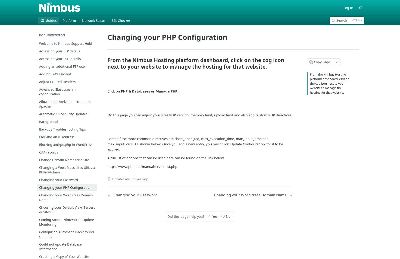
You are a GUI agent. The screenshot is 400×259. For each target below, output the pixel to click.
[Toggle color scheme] (360, 7)
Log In (348, 8)
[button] (200, 79)
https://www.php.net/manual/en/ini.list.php (142, 166)
